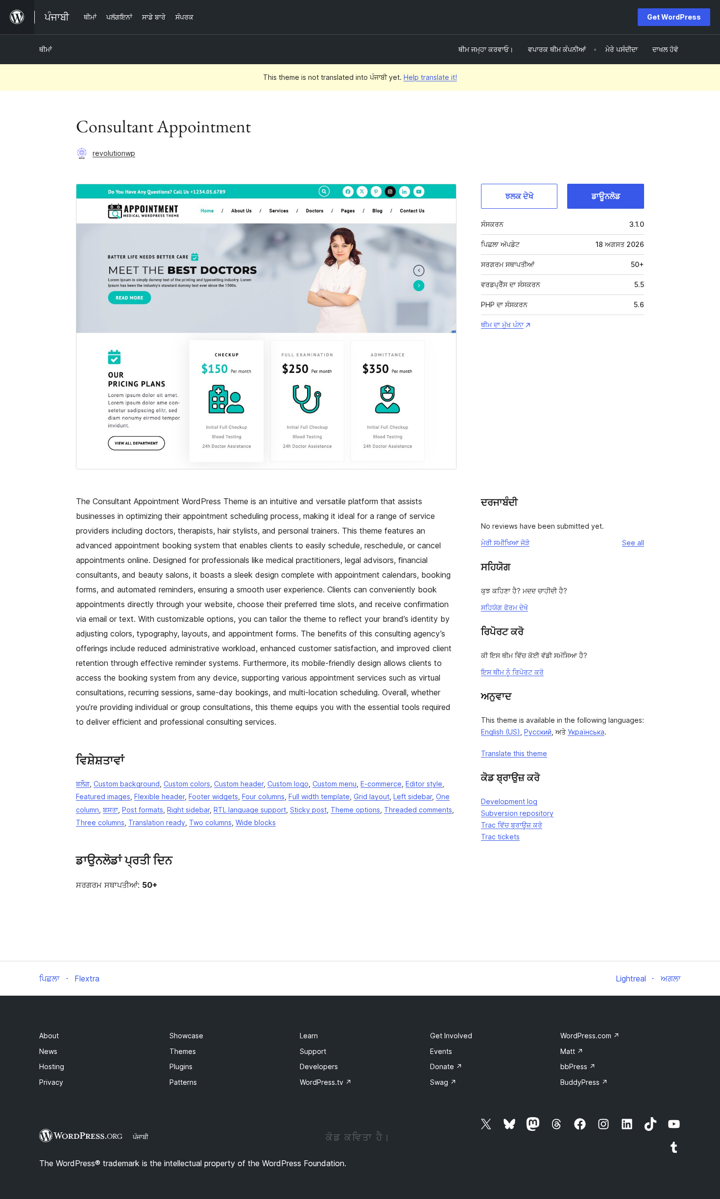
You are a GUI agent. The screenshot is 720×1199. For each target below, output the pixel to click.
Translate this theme (514, 753)
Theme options (355, 810)
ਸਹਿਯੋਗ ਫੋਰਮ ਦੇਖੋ (504, 607)
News (48, 1051)
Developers (319, 1066)
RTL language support (250, 810)
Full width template (319, 796)
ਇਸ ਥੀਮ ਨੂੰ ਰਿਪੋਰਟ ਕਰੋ (512, 672)
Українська (586, 732)
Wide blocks (256, 822)
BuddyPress (584, 1082)
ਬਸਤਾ (110, 810)
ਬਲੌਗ (83, 784)
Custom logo (288, 784)
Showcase (186, 1035)
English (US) (500, 732)
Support (313, 1051)
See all (633, 542)
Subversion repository (517, 813)
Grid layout (371, 796)
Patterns (183, 1082)
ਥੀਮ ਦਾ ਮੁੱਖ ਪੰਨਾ (502, 324)
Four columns (263, 796)
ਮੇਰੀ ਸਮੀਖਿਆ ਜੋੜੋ (505, 542)
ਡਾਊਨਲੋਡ (606, 196)
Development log (509, 801)
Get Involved (451, 1035)
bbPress (578, 1066)
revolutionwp (114, 153)
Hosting (51, 1066)
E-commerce (381, 784)
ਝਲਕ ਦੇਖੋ (519, 196)
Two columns (210, 822)
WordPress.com (590, 1035)
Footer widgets (213, 796)
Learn (309, 1035)
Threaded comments (418, 810)
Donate (446, 1066)
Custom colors (187, 784)
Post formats (142, 810)
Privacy (51, 1082)
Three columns (100, 822)
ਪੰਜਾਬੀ (140, 1137)
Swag (443, 1082)
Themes (182, 1051)
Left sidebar (412, 796)
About (49, 1035)
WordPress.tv (326, 1082)
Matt (571, 1051)
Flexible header (159, 796)
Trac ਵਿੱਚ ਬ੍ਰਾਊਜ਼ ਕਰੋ (511, 825)
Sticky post (308, 810)
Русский (538, 732)
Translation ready (156, 822)
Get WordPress (674, 17)
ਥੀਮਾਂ (45, 49)
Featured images (103, 796)
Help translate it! (430, 77)
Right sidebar (188, 810)
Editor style (424, 784)
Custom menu (334, 784)
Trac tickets (500, 836)
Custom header (239, 784)
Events (441, 1051)
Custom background (127, 784)
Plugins (180, 1066)
